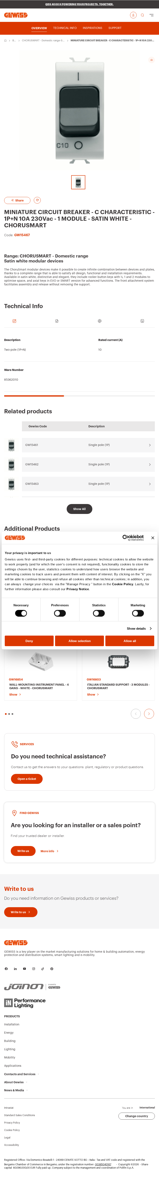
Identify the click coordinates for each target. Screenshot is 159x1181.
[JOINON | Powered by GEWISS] (32, 987)
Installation (11, 1024)
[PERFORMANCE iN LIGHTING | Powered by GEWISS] (32, 1003)
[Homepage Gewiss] (16, 15)
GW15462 (32, 464)
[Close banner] (152, 537)
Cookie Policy (122, 584)
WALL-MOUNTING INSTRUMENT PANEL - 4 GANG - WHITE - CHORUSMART (39, 686)
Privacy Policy (12, 1122)
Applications (12, 1065)
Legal (7, 1137)
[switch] (60, 613)
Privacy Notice (77, 589)
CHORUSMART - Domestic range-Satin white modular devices (43, 40)
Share (19, 200)
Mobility (9, 1057)
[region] (79, 364)
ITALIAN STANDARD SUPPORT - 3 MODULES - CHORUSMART (118, 686)
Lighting (9, 1049)
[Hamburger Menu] (151, 15)
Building (14, 40)
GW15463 (32, 484)
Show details (136, 628)
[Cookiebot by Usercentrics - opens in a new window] (125, 538)
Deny (29, 641)
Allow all (130, 641)
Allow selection (80, 641)
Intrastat (8, 1108)
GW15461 (31, 445)
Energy (8, 1032)
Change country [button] (136, 1116)
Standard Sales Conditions (19, 1115)
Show (13, 694)
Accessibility (11, 1145)
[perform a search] (142, 15)
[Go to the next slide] (149, 714)
